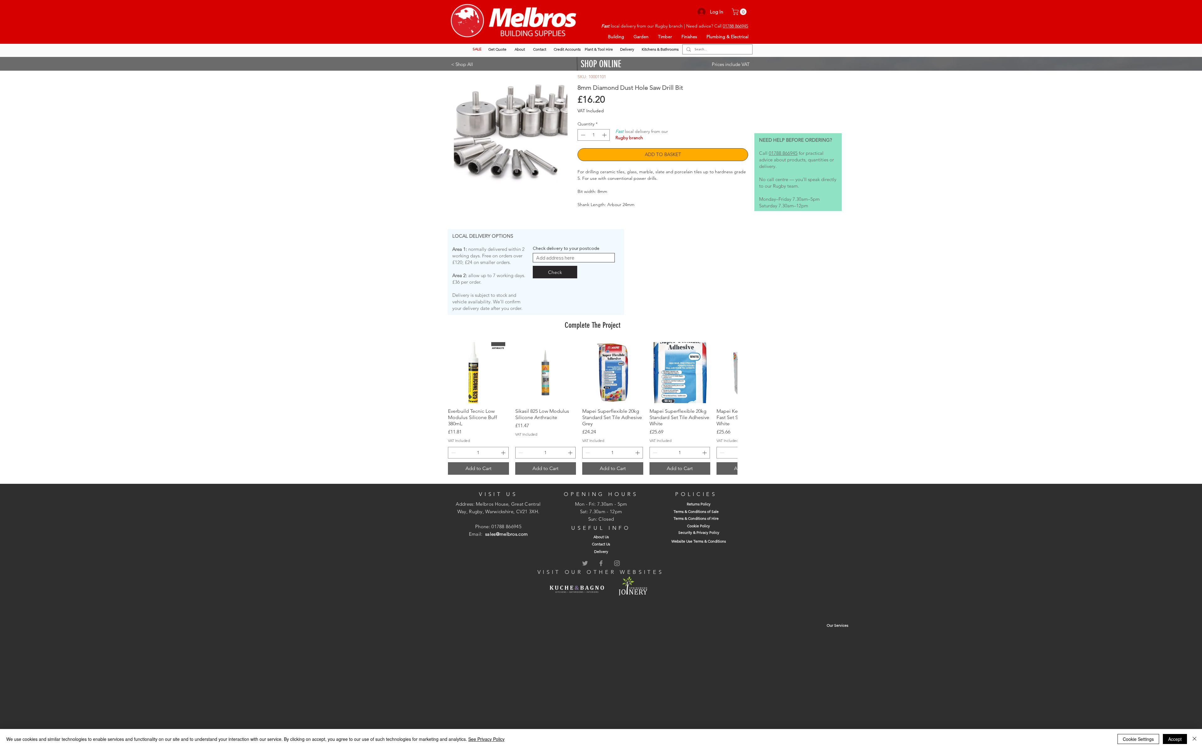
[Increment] (605, 134)
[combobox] (574, 257)
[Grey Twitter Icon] (585, 563)
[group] (592, 408)
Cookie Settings (1138, 739)
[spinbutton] (593, 134)
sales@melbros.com (506, 534)
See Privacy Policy (486, 739)
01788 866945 (735, 26)
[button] (740, 11)
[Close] (1194, 739)
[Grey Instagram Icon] (617, 563)
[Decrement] (582, 134)
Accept (1175, 739)
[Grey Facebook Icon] (601, 563)
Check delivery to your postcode (566, 248)
